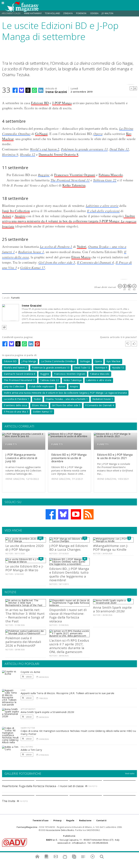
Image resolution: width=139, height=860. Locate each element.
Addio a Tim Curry (31, 749)
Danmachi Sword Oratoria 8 (58, 154)
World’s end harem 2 (44, 149)
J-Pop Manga (29, 361)
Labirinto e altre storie (102, 205)
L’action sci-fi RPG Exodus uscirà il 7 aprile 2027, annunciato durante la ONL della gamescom (69, 646)
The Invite (8, 801)
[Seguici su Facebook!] (50, 514)
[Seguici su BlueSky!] (63, 514)
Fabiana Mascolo (111, 175)
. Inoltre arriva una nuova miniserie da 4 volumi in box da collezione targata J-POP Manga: (69, 221)
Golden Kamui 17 (32, 267)
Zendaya (68, 13)
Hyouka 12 (27, 154)
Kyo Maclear (113, 361)
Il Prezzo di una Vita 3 (16, 411)
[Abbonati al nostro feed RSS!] (88, 514)
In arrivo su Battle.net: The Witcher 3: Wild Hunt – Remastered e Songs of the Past (25, 615)
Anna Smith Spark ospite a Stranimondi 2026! (112, 609)
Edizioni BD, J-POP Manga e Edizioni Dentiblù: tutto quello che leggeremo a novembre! (69, 574)
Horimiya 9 (10, 154)
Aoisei (6, 216)
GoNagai (41, 133)
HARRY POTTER (28, 728)
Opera (97, 133)
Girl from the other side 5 (56, 262)
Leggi (28, 676)
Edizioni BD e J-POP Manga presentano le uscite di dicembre (69, 458)
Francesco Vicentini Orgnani (74, 175)
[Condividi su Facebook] (15, 90)
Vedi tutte (129, 773)
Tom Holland (52, 13)
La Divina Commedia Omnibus (58, 361)
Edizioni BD (40, 103)
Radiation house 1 (31, 252)
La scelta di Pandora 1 (56, 246)
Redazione (85, 820)
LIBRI (23, 690)
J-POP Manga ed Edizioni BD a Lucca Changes (68, 548)
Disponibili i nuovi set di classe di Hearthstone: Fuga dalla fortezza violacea (68, 615)
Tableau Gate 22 (104, 180)
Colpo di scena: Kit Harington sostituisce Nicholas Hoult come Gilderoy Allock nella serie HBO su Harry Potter (78, 732)
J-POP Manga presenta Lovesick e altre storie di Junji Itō (21, 458)
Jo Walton (107, 13)
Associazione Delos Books (60, 830)
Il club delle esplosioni (103, 211)
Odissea (94, 13)
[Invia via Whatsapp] (34, 90)
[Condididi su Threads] (28, 90)
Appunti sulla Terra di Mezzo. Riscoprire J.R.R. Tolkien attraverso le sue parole (67, 693)
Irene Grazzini (56, 91)
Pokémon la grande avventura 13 (84, 149)
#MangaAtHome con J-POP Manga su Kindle (110, 548)
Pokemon (81, 13)
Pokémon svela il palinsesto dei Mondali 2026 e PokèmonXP (23, 642)
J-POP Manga (62, 103)
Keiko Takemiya (73, 185)
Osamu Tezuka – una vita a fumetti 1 (67, 399)
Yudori (81, 246)
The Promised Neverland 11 (70, 180)
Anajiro (20, 216)
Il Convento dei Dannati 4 (95, 262)
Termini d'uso (41, 820)
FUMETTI (11, 444)
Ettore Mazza (81, 257)
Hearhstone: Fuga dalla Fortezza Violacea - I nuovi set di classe (43, 786)
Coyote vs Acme (30, 672)
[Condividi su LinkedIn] (41, 90)
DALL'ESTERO (27, 747)
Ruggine (44, 175)
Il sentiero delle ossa (15, 405)
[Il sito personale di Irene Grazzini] (4, 327)
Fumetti (15, 297)
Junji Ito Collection (16, 211)
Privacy (57, 820)
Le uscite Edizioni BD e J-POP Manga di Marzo (24, 568)
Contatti (101, 820)
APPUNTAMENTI (28, 709)
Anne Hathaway (33, 13)
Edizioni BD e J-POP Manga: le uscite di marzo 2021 (115, 456)
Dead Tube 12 (119, 149)
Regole (70, 820)
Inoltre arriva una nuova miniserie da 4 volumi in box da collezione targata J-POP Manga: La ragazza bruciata (65, 392)
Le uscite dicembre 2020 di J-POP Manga (24, 548)
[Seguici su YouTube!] (76, 514)
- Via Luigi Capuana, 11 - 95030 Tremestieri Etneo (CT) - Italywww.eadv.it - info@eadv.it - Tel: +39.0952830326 (83, 841)
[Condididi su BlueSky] (21, 90)
